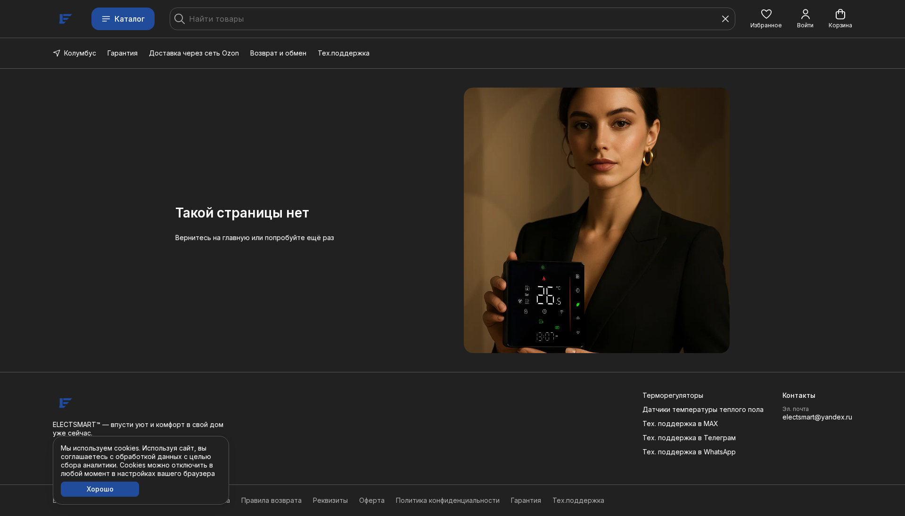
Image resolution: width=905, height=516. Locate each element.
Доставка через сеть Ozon (194, 53)
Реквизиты (330, 500)
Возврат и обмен (278, 53)
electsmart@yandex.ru (817, 417)
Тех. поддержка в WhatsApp (689, 452)
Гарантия (122, 53)
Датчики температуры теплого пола (703, 409)
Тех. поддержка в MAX (680, 423)
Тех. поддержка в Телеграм (689, 438)
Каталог (130, 19)
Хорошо (100, 489)
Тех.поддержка (344, 53)
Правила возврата (271, 500)
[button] (766, 18)
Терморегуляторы (672, 395)
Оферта (372, 500)
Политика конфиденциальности (448, 500)
